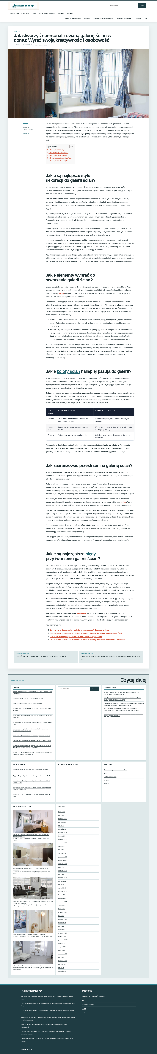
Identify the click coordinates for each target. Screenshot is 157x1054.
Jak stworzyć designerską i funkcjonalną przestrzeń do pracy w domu (79, 630)
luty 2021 (61, 926)
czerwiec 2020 (62, 954)
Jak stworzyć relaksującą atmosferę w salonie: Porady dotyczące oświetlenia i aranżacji (87, 640)
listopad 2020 (62, 936)
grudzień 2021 (62, 891)
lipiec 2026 (61, 812)
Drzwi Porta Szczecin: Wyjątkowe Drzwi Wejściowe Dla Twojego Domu (31, 795)
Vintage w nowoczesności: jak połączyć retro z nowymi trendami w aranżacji (32, 709)
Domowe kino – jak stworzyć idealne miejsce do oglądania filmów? (32, 741)
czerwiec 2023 (62, 864)
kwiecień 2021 (62, 919)
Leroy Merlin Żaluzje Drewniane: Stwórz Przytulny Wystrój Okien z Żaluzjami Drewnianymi (32, 788)
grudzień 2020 (62, 933)
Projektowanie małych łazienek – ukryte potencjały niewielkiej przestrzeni (30, 770)
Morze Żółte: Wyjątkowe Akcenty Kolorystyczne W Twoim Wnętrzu (41, 655)
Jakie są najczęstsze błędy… (59, 161)
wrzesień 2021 (62, 902)
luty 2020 (61, 968)
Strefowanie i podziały (47, 13)
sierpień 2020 (62, 947)
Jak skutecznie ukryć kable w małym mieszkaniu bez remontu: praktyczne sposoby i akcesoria (30, 730)
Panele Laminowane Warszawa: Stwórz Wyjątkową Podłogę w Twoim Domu (33, 723)
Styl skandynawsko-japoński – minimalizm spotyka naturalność (31, 966)
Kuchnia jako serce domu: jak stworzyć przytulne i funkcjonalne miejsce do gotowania (31, 835)
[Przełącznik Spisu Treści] (70, 146)
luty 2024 (61, 850)
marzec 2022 (62, 881)
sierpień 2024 (62, 846)
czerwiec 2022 (62, 871)
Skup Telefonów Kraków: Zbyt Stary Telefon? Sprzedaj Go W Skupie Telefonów (32, 716)
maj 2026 (61, 815)
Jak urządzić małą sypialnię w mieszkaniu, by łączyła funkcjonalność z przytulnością (32, 692)
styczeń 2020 (62, 971)
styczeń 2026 (62, 829)
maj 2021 (61, 916)
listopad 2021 (62, 895)
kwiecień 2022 (62, 877)
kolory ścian (68, 371)
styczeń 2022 (62, 888)
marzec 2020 (62, 964)
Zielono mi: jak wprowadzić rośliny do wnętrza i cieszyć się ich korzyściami (30, 869)
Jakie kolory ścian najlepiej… (59, 155)
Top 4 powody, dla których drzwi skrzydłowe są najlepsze (29, 934)
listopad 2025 (62, 836)
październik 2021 (63, 898)
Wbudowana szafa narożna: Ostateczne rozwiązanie (28, 698)
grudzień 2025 (62, 832)
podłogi (123, 502)
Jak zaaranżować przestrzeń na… (61, 158)
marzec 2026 (62, 822)
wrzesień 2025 (62, 839)
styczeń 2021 (62, 929)
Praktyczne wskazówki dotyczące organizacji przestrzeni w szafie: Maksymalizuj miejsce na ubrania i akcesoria (32, 746)
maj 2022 (61, 874)
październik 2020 (63, 940)
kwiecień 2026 (62, 819)
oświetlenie (81, 613)
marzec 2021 (62, 922)
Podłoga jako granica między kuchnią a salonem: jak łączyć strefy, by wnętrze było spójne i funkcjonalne (32, 753)
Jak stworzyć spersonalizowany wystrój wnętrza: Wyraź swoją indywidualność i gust (111, 656)
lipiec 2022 (61, 867)
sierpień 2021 (62, 905)
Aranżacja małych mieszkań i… (20, 13)
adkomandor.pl (26, 1050)
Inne (34, 13)
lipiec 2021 (61, 909)
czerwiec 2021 (62, 912)
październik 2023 (63, 860)
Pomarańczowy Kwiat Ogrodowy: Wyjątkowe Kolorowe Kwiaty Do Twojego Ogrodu (31, 781)
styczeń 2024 (62, 853)
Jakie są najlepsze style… (58, 150)
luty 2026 (61, 825)
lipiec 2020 (61, 950)
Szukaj (142, 5)
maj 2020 (61, 957)
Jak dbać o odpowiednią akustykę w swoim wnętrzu (28, 703)
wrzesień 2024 (62, 843)
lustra (61, 293)
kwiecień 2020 (62, 961)
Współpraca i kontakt (73, 18)
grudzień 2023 (62, 857)
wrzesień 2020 (62, 943)
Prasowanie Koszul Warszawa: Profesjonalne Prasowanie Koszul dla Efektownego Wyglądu (33, 902)
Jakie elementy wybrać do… (58, 152)
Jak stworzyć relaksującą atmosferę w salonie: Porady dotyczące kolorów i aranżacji (86, 633)
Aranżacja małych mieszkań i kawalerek (115, 770)
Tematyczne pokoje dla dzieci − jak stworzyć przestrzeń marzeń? (31, 736)
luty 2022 (61, 884)
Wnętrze (61, 13)
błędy (90, 554)
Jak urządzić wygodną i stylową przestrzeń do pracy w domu (76, 637)
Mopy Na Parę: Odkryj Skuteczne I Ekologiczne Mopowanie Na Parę (32, 776)
